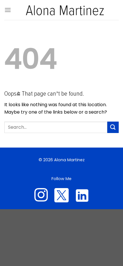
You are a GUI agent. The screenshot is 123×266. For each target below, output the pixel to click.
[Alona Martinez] (64, 10)
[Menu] (7, 10)
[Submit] (113, 127)
